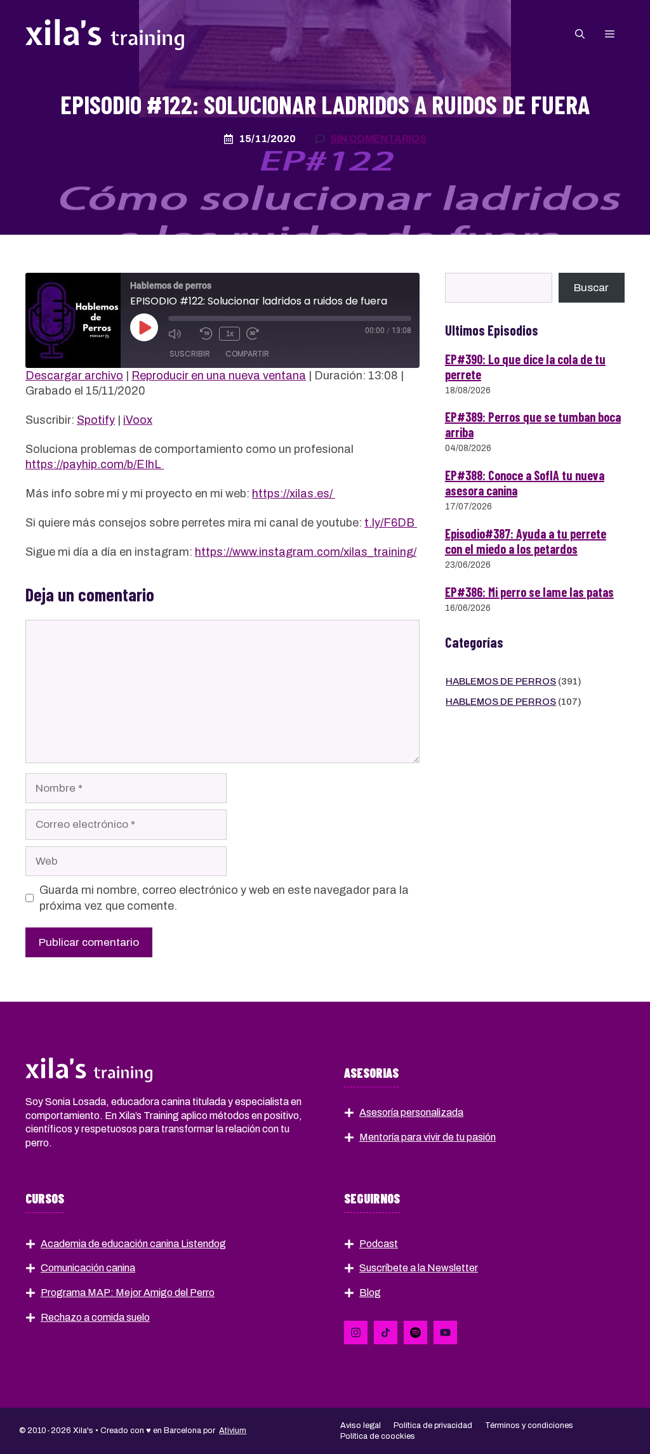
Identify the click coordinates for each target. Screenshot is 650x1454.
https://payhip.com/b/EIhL (94, 464)
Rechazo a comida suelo (95, 1317)
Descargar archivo (74, 375)
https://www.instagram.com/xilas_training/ (305, 552)
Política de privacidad (433, 1425)
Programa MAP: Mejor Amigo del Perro (128, 1292)
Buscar (591, 288)
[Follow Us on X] (385, 1332)
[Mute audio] (181, 333)
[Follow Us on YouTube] (445, 1332)
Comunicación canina (88, 1267)
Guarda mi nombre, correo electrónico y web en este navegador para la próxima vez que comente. (224, 898)
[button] (580, 34)
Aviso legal (360, 1425)
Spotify (96, 420)
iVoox (137, 420)
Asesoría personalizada (411, 1112)
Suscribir (189, 353)
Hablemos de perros (501, 681)
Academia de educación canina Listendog (133, 1243)
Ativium (232, 1430)
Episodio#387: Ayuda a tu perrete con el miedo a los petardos (525, 541)
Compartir (247, 353)
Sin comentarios (378, 138)
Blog (370, 1292)
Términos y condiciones (529, 1425)
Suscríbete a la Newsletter (418, 1267)
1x (230, 333)
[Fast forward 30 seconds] (259, 333)
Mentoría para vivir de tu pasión (427, 1137)
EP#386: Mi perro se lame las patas (529, 591)
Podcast (378, 1243)
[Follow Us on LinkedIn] (356, 1332)
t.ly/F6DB (390, 522)
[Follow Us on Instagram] (415, 1332)
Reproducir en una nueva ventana (218, 375)
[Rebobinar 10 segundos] (206, 333)
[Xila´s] (104, 34)
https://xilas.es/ (293, 493)
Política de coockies (377, 1436)
